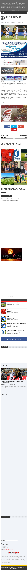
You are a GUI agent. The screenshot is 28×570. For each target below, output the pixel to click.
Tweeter (15, 126)
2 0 (26, 137)
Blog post (3, 137)
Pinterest (14, 129)
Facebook (7, 126)
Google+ (22, 126)
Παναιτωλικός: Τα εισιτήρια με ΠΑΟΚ (15, 303)
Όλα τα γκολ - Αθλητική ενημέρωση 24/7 (17, 567)
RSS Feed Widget (10, 296)
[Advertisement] (11, 238)
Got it (17, 11)
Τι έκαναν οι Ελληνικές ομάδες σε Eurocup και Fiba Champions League (13, 381)
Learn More (12, 11)
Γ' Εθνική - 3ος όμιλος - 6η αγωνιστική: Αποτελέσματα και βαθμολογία (15, 331)
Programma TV (3, 540)
